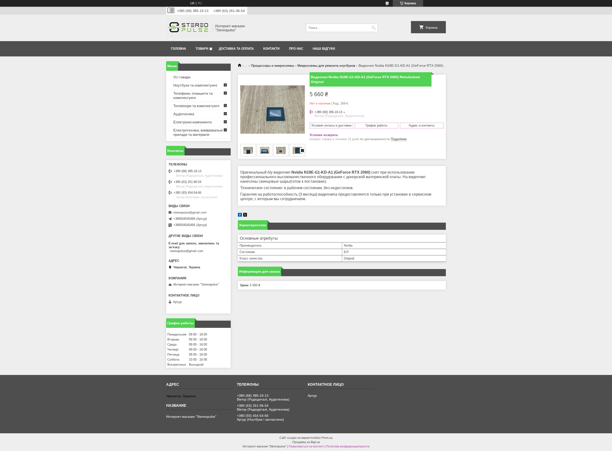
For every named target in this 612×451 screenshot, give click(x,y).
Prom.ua (327, 438)
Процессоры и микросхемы (272, 65)
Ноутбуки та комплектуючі (195, 85)
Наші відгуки (324, 48)
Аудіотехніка (183, 114)
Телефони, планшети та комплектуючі (193, 95)
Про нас (296, 48)
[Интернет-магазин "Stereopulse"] (187, 28)
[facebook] (240, 215)
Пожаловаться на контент (306, 446)
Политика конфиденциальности (348, 446)
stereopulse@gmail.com (190, 212)
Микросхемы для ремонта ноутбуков (326, 65)
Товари (202, 48)
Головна (178, 48)
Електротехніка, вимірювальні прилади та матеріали (198, 132)
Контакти (271, 48)
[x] (245, 215)
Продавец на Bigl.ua (306, 442)
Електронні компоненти (192, 122)
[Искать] (373, 28)
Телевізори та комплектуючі (196, 106)
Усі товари (181, 77)
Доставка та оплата (236, 48)
